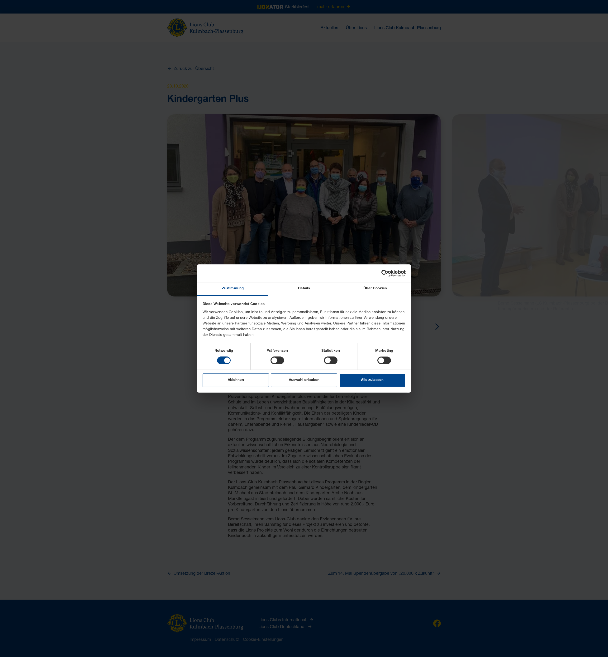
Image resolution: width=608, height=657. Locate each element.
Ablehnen (236, 380)
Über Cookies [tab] (375, 288)
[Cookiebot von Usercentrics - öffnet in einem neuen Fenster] (385, 273)
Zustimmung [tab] (233, 288)
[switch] (277, 360)
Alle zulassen (372, 380)
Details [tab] (304, 288)
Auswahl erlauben (304, 380)
